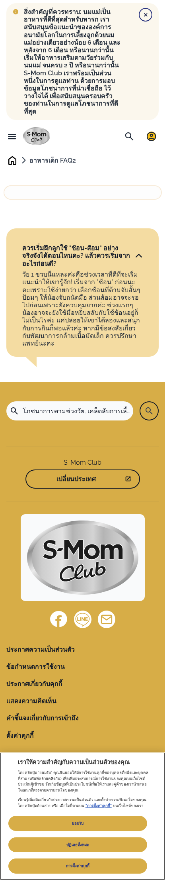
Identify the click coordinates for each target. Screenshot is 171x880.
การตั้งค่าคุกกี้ (77, 866)
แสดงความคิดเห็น (31, 701)
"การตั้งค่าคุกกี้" (99, 805)
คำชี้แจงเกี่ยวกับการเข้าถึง (42, 718)
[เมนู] (12, 136)
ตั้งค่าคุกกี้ (20, 735)
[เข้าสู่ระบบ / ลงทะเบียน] (151, 136)
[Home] (36, 136)
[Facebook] (59, 619)
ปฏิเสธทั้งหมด (77, 845)
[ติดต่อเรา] (106, 619)
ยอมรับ (78, 823)
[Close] (145, 15)
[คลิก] (139, 255)
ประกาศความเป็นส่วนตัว (40, 649)
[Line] (82, 619)
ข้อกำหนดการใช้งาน (35, 666)
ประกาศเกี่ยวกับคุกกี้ (34, 684)
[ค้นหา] (129, 136)
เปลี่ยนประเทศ (76, 479)
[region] (82, 816)
